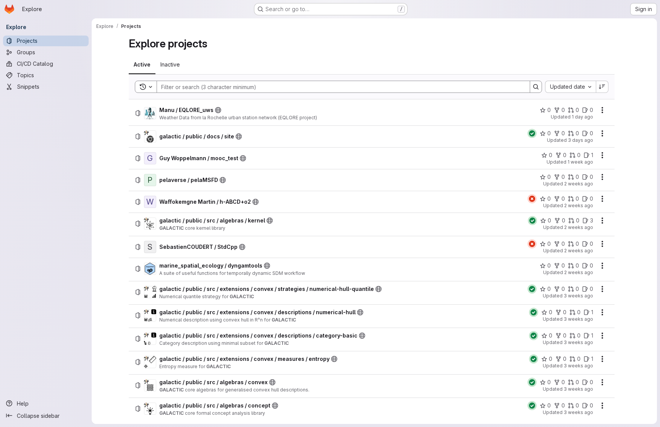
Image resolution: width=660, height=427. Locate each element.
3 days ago (580, 140)
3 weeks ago (578, 296)
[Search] (536, 87)
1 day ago (582, 117)
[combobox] (570, 87)
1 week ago (580, 162)
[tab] (142, 64)
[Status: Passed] (532, 133)
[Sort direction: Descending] (602, 87)
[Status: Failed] (532, 198)
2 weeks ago (578, 184)
